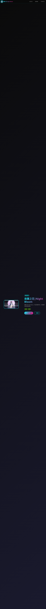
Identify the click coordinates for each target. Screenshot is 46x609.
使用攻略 (36, 1)
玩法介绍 (30, 1)
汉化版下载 (42, 1)
